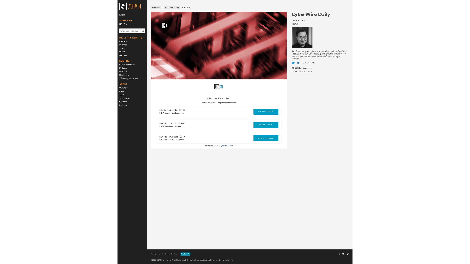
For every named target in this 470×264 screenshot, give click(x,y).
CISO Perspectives (127, 64)
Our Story (123, 88)
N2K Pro (123, 24)
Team (121, 95)
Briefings (123, 45)
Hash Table (124, 75)
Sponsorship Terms (171, 254)
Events (122, 51)
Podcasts (123, 41)
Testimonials (124, 98)
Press (121, 91)
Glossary (123, 55)
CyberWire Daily (311, 14)
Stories (122, 48)
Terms (160, 254)
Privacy (153, 254)
